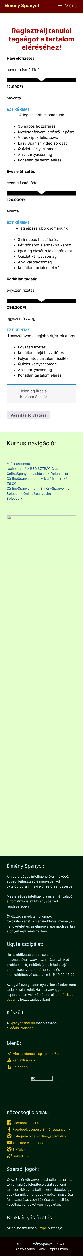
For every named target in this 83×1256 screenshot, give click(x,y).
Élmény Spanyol (21, 5)
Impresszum (58, 1249)
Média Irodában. (21, 1028)
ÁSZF (60, 1244)
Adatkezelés (25, 1249)
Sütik (42, 1249)
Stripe (42, 1228)
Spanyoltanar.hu (22, 1023)
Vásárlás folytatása (28, 415)
